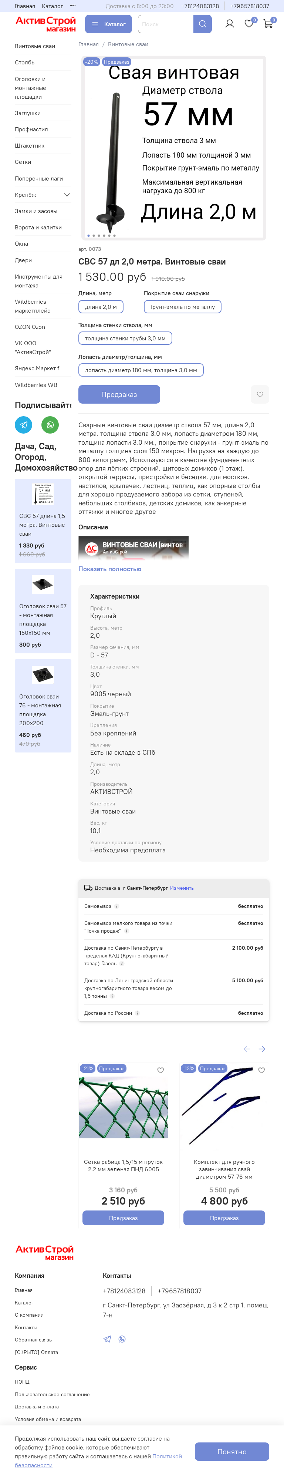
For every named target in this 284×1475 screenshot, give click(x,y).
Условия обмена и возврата (48, 1419)
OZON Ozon (30, 326)
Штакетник (29, 145)
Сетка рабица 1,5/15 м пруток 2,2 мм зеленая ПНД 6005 (123, 1165)
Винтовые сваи (128, 44)
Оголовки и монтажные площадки (30, 87)
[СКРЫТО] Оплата (36, 1352)
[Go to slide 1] (88, 236)
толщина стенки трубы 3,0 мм (125, 338)
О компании (29, 1314)
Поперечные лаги (39, 178)
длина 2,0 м (101, 306)
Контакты (26, 1327)
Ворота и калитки (38, 227)
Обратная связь (33, 1339)
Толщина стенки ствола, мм (115, 325)
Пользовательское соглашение (52, 1394)
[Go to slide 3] (99, 236)
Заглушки (28, 113)
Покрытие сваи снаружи (176, 293)
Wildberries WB (36, 384)
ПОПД (22, 1381)
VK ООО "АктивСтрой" (33, 347)
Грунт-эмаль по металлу (183, 306)
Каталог (52, 6)
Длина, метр (95, 293)
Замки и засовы (36, 211)
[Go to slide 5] (109, 236)
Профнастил (31, 129)
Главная (25, 6)
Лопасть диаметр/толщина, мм (120, 356)
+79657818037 (249, 6)
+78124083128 (200, 6)
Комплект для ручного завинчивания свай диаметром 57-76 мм (224, 1169)
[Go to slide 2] (93, 236)
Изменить (182, 888)
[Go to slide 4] (104, 236)
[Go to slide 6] (114, 236)
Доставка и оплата (37, 1406)
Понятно (232, 1451)
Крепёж (25, 194)
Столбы (25, 62)
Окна (21, 243)
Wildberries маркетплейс (32, 306)
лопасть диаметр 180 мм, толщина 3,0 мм (141, 370)
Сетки (23, 161)
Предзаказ (119, 394)
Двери (23, 260)
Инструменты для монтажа (38, 281)
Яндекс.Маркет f (37, 368)
